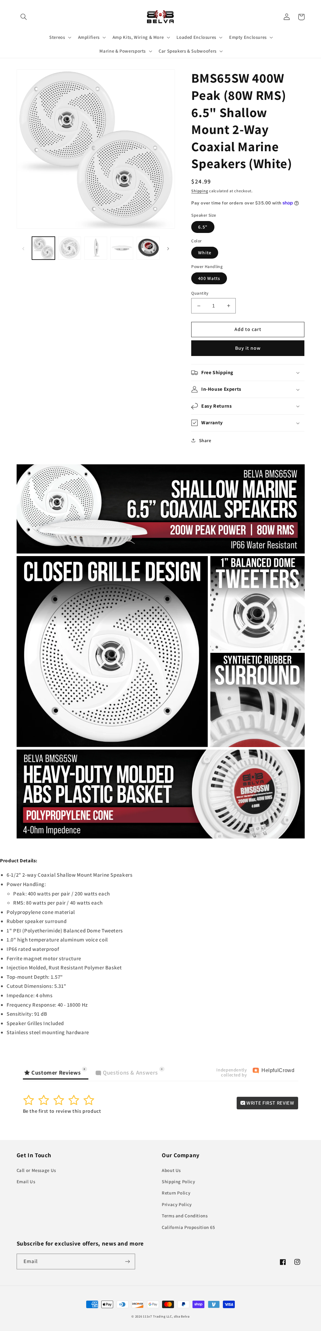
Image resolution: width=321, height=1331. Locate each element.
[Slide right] (168, 248)
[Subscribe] (127, 1261)
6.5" (202, 227)
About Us (171, 1170)
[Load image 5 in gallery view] (148, 248)
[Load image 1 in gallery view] (43, 248)
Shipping (199, 190)
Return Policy (176, 1193)
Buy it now (248, 348)
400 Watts (209, 278)
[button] (24, 17)
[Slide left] (23, 248)
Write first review (269, 1103)
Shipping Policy (178, 1181)
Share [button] (205, 440)
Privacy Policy (177, 1204)
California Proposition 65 (188, 1227)
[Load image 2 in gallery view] (69, 248)
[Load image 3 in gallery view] (95, 248)
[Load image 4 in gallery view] (121, 248)
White (204, 252)
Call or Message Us (36, 1170)
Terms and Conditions (185, 1216)
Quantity (199, 293)
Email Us (26, 1181)
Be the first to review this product (62, 1111)
